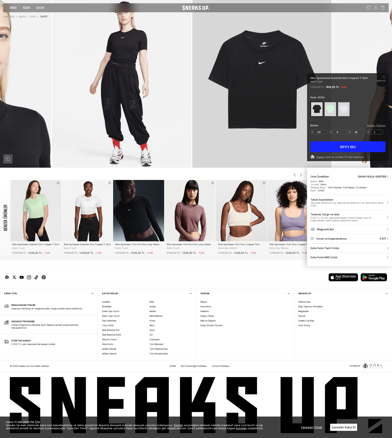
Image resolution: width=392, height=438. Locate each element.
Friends (320, 157)
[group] (35, 218)
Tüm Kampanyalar (158, 353)
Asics (152, 330)
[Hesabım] (376, 7)
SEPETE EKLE (348, 147)
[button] (7, 159)
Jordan (152, 306)
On (151, 335)
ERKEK (13, 7)
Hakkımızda (304, 302)
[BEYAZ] (343, 109)
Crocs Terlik (108, 325)
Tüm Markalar (156, 344)
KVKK (173, 366)
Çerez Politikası (220, 366)
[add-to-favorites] (58, 183)
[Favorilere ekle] (383, 77)
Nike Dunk (107, 344)
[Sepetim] (382, 7)
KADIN (26, 7)
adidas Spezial (109, 353)
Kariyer (301, 316)
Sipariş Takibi (207, 316)
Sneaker (106, 302)
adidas (152, 311)
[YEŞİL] (330, 109)
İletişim (203, 302)
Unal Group (304, 325)
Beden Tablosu (376, 125)
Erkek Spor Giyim (110, 311)
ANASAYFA (9, 16)
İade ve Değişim (208, 320)
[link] (350, 202)
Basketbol (106, 306)
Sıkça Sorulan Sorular (211, 325)
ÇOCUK (40, 7)
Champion (154, 339)
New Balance (155, 316)
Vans (151, 325)
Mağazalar (303, 311)
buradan (241, 428)
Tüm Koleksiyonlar (158, 349)
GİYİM (33, 16)
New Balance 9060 (111, 335)
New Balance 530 (110, 330)
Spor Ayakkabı (109, 320)
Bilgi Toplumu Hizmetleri (310, 306)
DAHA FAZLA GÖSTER (372, 176)
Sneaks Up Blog (306, 320)
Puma (152, 320)
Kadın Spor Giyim (111, 316)
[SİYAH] (316, 109)
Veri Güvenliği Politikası (194, 366)
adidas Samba (109, 349)
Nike (151, 302)
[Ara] (369, 7)
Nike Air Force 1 (109, 339)
